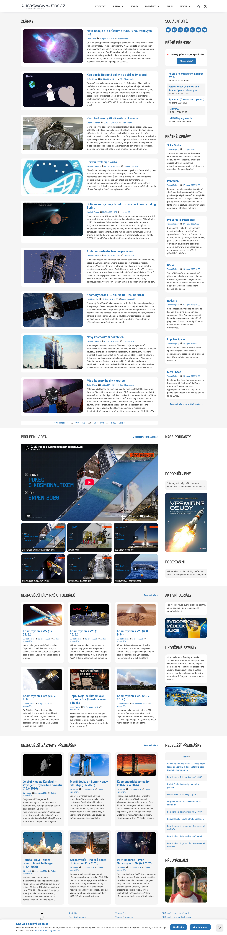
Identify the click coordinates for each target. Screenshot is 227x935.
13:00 (197, 149)
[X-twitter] (186, 29)
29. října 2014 (104, 39)
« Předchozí (59, 423)
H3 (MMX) (174, 108)
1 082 (113, 423)
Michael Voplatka (94, 166)
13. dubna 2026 (134, 868)
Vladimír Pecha (93, 212)
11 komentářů (128, 341)
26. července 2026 (139, 704)
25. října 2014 (109, 341)
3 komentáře (128, 255)
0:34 (116, 123)
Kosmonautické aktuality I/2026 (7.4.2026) (133, 783)
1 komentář (125, 212)
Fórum (169, 6)
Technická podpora (77, 917)
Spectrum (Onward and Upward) (186, 99)
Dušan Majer (92, 79)
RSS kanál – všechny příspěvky (176, 913)
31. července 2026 (90, 707)
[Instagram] (180, 29)
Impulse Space (176, 339)
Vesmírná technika (124, 917)
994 (77, 423)
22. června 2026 (40, 793)
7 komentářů (127, 123)
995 (83, 423)
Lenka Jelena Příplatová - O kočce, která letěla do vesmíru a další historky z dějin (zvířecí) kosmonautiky (186, 766)
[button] (198, 6)
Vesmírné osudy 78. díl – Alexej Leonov (112, 118)
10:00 (197, 185)
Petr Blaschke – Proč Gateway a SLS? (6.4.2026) (135, 861)
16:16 (114, 385)
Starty (134, 6)
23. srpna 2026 (44, 639)
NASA (170, 265)
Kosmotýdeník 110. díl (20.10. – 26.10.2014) (115, 295)
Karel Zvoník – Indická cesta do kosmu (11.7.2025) (88, 861)
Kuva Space (174, 372)
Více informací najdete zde (47, 930)
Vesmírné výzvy (122, 913)
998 (102, 423)
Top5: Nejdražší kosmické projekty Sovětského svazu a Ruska (88, 699)
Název (185, 757)
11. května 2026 (87, 789)
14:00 (117, 166)
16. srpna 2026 (91, 639)
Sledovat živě (186, 61)
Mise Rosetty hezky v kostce (106, 380)
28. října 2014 (105, 79)
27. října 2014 (109, 166)
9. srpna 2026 (137, 639)
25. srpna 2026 (189, 376)
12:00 (115, 299)
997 (96, 423)
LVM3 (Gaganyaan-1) (180, 118)
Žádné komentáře (127, 79)
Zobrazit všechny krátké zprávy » (186, 404)
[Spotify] (198, 29)
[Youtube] (168, 29)
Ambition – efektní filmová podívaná (110, 251)
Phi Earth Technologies (181, 219)
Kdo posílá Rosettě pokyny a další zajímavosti (117, 74)
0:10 (112, 39)
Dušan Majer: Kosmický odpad (181, 794)
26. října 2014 (109, 255)
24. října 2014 (105, 385)
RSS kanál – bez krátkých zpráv (176, 917)
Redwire (172, 300)
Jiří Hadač (27, 793)
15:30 (117, 255)
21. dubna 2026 (134, 789)
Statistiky (100, 6)
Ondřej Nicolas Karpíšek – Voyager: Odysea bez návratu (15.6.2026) (42, 785)
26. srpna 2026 (189, 269)
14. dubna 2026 (87, 868)
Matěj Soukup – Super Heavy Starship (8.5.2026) (89, 783)
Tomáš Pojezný (173, 149)
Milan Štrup (91, 39)
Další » (122, 423)
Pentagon (173, 181)
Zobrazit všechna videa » (145, 437)
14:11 (114, 79)
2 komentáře (123, 39)
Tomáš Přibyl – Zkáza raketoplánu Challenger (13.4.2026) (38, 863)
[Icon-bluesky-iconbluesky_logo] (204, 29)
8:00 (197, 224)
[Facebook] (174, 29)
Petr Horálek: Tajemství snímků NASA (184, 777)
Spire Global (174, 145)
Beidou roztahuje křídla (102, 162)
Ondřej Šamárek (93, 123)
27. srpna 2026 (189, 149)
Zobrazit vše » (151, 595)
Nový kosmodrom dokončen (105, 337)
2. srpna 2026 (43, 704)
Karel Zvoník (75, 707)
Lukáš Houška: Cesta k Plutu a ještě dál (185, 819)
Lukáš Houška (92, 299)
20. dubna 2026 (40, 871)
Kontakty (73, 913)
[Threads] (192, 29)
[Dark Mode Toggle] (219, 927)
